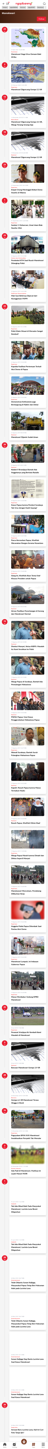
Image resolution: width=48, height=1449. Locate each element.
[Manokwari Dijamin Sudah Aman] (27, 421)
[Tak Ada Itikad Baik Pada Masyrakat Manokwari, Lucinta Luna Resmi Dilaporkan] (27, 1190)
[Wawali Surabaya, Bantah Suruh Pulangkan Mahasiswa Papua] (27, 736)
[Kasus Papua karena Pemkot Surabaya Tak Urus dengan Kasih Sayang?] (27, 489)
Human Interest (16, 1168)
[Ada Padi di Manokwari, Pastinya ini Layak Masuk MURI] (27, 1154)
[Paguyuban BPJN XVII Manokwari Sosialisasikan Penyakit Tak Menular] (27, 1119)
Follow (41, 19)
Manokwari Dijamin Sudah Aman (24, 437)
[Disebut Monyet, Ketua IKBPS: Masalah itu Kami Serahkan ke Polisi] (27, 630)
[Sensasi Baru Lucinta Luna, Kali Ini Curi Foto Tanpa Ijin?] (27, 1413)
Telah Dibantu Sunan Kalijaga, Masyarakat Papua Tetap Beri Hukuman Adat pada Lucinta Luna (27, 1285)
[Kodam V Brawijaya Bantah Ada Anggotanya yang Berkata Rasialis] (27, 453)
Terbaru (5, 7)
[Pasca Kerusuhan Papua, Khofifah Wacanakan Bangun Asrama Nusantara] (27, 524)
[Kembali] (4, 4)
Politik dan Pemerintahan (18, 293)
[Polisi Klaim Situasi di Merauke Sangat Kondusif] (27, 315)
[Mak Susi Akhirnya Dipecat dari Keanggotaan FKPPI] (27, 279)
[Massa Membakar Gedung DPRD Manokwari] (27, 980)
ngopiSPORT (31, 7)
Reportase (14, 87)
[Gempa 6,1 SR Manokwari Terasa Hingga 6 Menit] (27, 1084)
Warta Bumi (14, 119)
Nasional (22, 7)
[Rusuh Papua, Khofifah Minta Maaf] (27, 807)
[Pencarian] (44, 4)
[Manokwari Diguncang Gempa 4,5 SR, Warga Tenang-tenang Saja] (27, 106)
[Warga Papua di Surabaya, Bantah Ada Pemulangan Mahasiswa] (27, 665)
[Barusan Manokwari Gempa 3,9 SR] (27, 1051)
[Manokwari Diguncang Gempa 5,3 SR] (27, 73)
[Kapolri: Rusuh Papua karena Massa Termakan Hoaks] (27, 771)
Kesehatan (40, 7)
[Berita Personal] (24, 1441)
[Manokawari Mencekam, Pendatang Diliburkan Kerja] (27, 874)
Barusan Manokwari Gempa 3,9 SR (25, 1068)
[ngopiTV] (7, 4)
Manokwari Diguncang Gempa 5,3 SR (26, 90)
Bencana (13, 1097)
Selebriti (13, 1204)
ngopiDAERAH (13, 7)
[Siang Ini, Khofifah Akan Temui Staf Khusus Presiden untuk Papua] (27, 559)
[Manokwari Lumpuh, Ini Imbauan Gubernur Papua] (27, 945)
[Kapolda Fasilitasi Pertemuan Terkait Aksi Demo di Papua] (27, 350)
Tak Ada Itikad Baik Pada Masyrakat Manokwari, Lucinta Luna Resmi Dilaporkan (26, 1209)
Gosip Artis (14, 1427)
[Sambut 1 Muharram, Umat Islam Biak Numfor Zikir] (27, 209)
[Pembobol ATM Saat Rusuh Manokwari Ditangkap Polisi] (27, 244)
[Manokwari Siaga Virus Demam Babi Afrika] (27, 38)
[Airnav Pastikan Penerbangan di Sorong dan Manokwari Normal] (27, 595)
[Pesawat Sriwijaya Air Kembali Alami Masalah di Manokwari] (27, 1016)
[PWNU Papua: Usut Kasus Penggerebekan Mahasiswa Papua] (27, 701)
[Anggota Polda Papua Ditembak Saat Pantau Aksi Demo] (27, 910)
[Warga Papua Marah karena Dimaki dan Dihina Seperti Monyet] (27, 839)
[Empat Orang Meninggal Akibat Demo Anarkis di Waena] (27, 173)
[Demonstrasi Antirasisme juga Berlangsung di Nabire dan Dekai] (27, 385)
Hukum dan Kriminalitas (18, 258)
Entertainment (15, 1280)
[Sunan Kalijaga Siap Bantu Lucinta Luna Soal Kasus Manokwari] (27, 1343)
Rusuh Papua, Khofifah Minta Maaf (25, 823)
